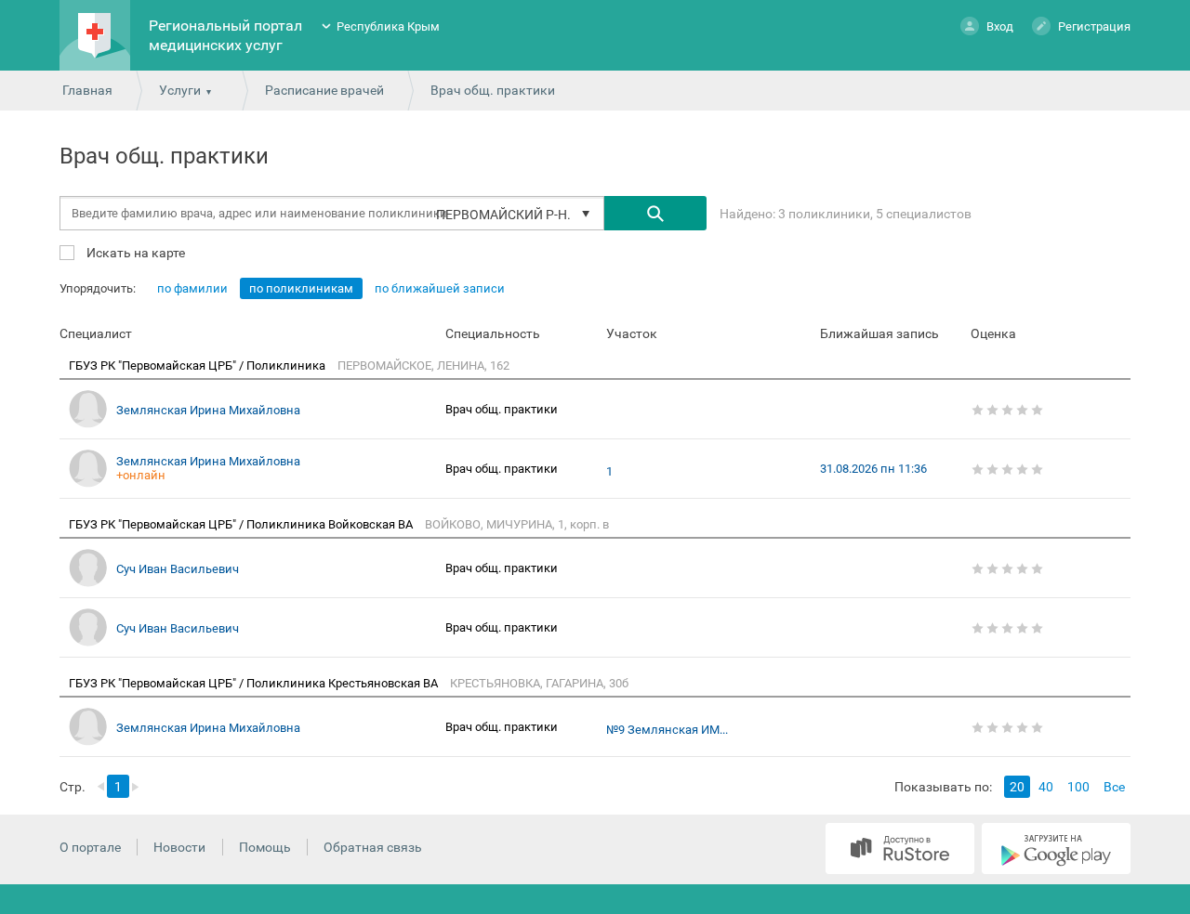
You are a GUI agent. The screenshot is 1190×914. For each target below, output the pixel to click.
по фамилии (192, 288)
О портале (90, 847)
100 (1078, 786)
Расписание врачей (324, 90)
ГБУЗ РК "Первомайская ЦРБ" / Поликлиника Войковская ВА (242, 524)
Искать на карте (134, 252)
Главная (87, 90)
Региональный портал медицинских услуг (225, 35)
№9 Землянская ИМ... (667, 730)
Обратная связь (373, 847)
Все (1114, 786)
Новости (179, 847)
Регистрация (1094, 26)
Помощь (265, 847)
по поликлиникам (301, 288)
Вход (999, 26)
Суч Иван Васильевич (177, 569)
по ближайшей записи (440, 288)
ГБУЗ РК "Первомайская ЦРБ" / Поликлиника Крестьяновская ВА (255, 683)
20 (1017, 786)
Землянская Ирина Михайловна (208, 410)
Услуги (180, 90)
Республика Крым (388, 26)
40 (1045, 786)
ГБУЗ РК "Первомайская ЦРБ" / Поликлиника (198, 365)
